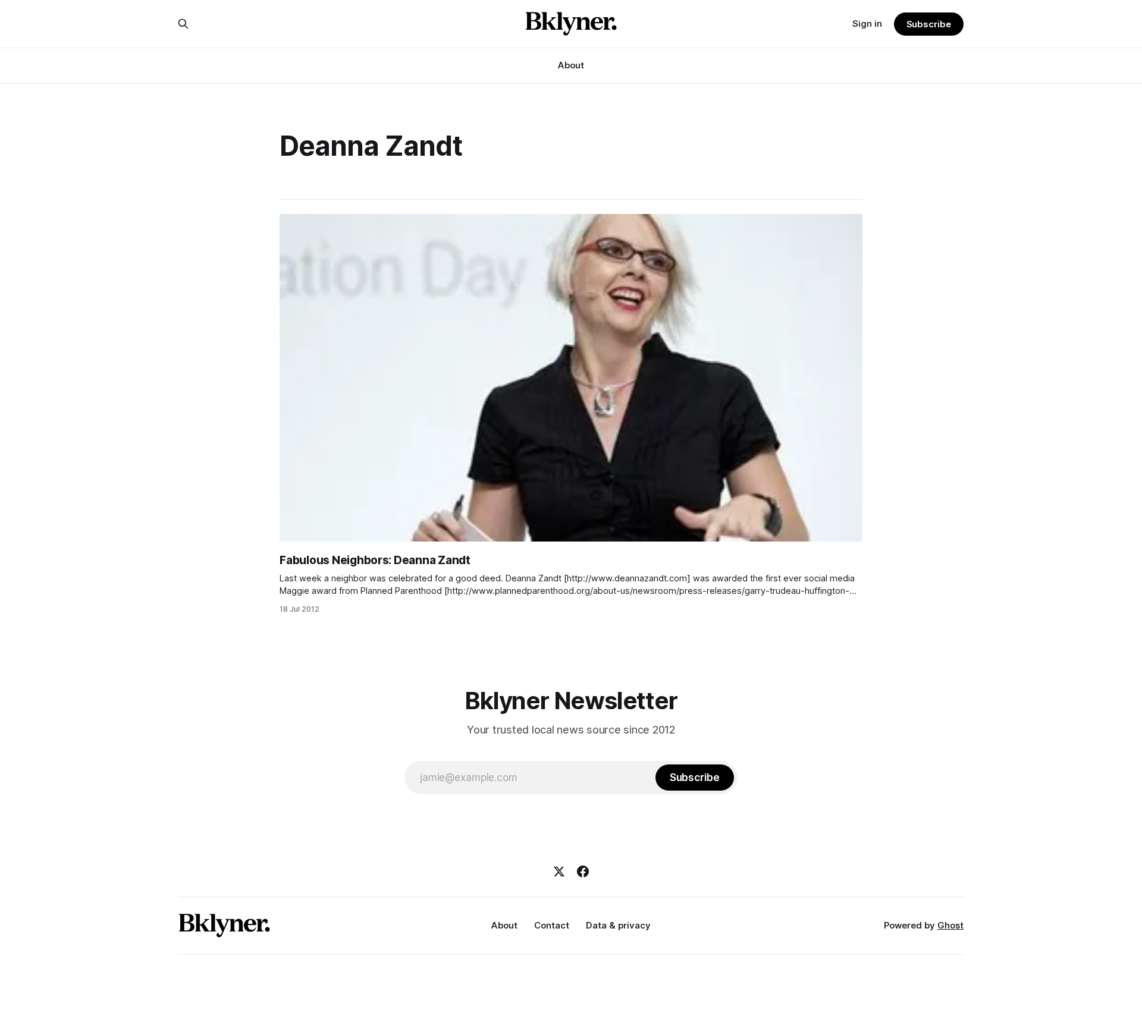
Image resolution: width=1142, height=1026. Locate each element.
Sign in (867, 23)
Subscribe (928, 24)
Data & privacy (618, 925)
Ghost (950, 925)
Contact (551, 925)
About (571, 65)
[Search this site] (183, 23)
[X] (559, 871)
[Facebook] (583, 871)
